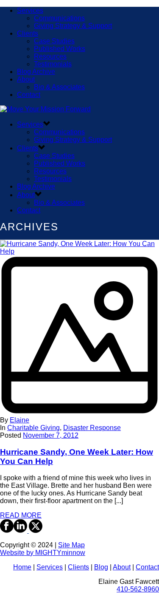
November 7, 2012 (50, 435)
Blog (101, 567)
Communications (59, 18)
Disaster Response (92, 427)
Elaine (19, 420)
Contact (28, 94)
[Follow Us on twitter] (34, 530)
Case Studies (54, 41)
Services (30, 10)
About (26, 79)
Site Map (71, 545)
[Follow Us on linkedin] (20, 530)
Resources (50, 56)
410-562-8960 (138, 589)
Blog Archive (36, 71)
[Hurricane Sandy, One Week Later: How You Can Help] (79, 332)
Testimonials (53, 64)
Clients (27, 33)
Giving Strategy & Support (73, 25)
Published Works (59, 48)
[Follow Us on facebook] (7, 530)
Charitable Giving (33, 427)
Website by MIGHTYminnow (42, 552)
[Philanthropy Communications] (45, 109)
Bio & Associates (59, 87)
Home (22, 567)
